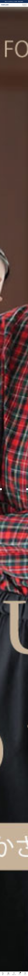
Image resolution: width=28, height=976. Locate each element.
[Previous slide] (1, 489)
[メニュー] (25, 973)
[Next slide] (27, 489)
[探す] (3, 973)
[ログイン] (8, 973)
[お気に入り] (14, 973)
